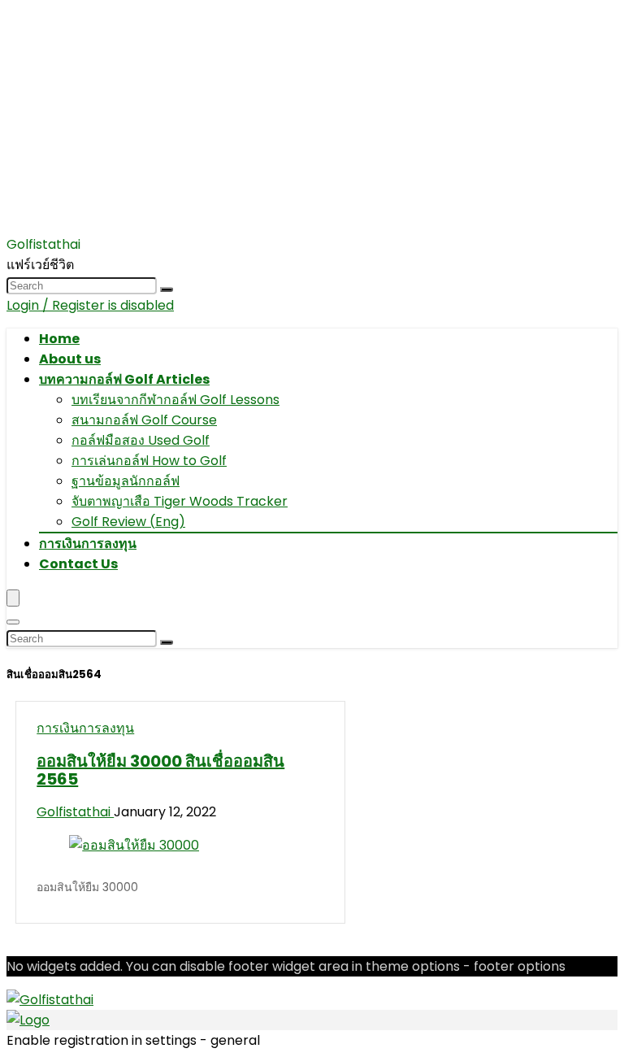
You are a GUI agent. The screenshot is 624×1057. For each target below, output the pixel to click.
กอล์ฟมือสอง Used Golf (141, 440)
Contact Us (78, 564)
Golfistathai (75, 812)
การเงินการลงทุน (87, 543)
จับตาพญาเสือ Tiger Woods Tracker (180, 501)
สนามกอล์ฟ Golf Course (144, 420)
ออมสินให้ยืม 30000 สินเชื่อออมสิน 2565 (160, 770)
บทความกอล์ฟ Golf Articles (124, 379)
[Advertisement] (312, 120)
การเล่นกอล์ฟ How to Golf (149, 460)
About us (70, 359)
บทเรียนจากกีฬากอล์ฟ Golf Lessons (176, 399)
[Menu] (13, 598)
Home (59, 338)
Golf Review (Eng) (128, 521)
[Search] (166, 289)
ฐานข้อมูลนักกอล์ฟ (126, 481)
